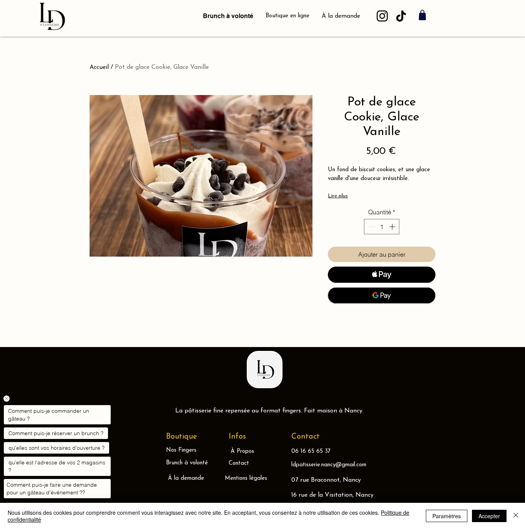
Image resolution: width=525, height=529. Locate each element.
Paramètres (446, 516)
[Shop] (422, 15)
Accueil (99, 67)
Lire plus (338, 196)
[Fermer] (515, 516)
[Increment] (392, 226)
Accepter (489, 516)
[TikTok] (401, 15)
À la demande (341, 16)
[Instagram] (382, 15)
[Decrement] (370, 226)
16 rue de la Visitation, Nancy (332, 495)
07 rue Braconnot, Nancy (326, 480)
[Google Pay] (381, 295)
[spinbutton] (381, 226)
